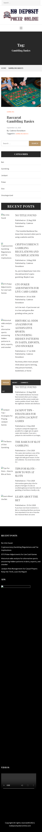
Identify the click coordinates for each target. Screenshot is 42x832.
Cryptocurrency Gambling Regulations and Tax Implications (27, 250)
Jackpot (4, 175)
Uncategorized (7, 195)
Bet (2, 162)
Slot (3, 188)
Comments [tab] (24, 382)
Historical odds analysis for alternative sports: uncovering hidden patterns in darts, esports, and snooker (27, 333)
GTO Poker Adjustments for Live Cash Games (27, 287)
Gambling (10, 112)
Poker (3, 182)
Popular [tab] (6, 382)
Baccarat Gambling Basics (20, 119)
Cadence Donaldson (17, 130)
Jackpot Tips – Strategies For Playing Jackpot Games (26, 415)
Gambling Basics (22, 134)
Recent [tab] (14, 382)
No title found (25, 215)
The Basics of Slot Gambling (27, 443)
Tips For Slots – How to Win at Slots (25, 472)
